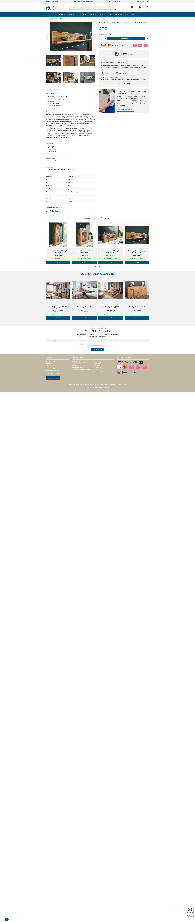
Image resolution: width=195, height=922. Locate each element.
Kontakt (96, 369)
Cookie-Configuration (99, 371)
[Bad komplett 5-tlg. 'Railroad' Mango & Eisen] (58, 290)
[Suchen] (114, 8)
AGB (89, 345)
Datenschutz (97, 363)
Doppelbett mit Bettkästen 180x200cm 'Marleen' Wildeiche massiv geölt (110, 307)
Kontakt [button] (49, 358)
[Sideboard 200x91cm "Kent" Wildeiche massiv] (137, 290)
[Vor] (149, 242)
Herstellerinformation (54, 208)
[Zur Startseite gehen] (52, 7)
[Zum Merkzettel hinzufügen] (147, 38)
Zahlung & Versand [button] (124, 358)
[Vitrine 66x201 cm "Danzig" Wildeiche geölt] (58, 234)
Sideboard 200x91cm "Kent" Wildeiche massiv (137, 307)
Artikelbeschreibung (53, 90)
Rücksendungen (98, 362)
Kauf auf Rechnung (52, 1)
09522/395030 (108, 73)
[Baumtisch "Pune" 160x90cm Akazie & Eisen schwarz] (84, 290)
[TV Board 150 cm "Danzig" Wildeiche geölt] (110, 234)
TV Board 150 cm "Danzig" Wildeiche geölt (111, 251)
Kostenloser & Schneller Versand (84, 1)
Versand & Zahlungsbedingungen (81, 369)
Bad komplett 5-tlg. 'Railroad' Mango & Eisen (58, 307)
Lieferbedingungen (77, 367)
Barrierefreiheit (98, 367)
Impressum (97, 365)
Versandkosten (111, 29)
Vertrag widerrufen (53, 378)
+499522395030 (50, 368)
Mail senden (122, 73)
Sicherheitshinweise (53, 211)
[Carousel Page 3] (99, 266)
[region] (71, 53)
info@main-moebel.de (52, 370)
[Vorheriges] (47, 36)
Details (58, 262)
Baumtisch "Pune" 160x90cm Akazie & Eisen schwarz (84, 307)
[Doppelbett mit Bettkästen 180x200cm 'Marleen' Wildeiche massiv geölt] (110, 290)
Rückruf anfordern (124, 83)
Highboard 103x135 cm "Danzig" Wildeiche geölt (84, 251)
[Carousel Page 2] (97, 266)
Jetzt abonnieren (97, 349)
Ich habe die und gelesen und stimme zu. (98, 345)
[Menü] (192, 908)
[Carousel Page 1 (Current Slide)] (95, 266)
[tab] (53, 60)
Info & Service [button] (77, 358)
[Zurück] (46, 242)
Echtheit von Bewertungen (79, 362)
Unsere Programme (144, 1)
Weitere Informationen (125, 109)
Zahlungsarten (76, 371)
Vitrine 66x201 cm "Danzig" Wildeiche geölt (58, 251)
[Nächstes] (94, 36)
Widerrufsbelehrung (77, 365)
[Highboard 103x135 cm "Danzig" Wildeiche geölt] (84, 234)
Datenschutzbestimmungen (98, 345)
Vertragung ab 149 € (115, 1)
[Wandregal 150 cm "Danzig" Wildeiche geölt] (137, 234)
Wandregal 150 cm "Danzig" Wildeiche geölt (136, 251)
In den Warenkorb (126, 38)
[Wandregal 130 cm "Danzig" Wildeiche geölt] (71, 36)
